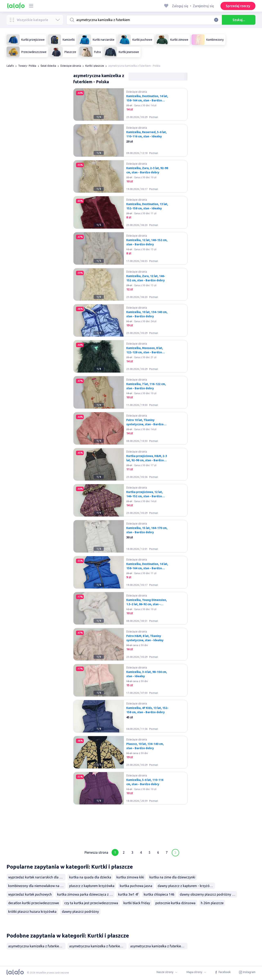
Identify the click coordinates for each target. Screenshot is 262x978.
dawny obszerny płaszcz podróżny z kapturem (208, 894)
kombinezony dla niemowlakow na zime (37, 886)
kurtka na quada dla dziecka (90, 877)
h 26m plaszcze (212, 903)
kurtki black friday (136, 903)
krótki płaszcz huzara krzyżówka (32, 911)
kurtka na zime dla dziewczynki (172, 877)
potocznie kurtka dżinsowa (175, 903)
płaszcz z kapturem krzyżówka (91, 886)
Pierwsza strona (96, 852)
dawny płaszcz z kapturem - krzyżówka (186, 886)
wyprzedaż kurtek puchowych (30, 894)
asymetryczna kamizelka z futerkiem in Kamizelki (158, 946)
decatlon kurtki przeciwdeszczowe (33, 903)
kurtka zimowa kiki (130, 877)
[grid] (130, 466)
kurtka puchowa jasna (136, 886)
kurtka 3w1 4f (128, 894)
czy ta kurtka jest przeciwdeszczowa (91, 903)
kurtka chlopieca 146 (159, 894)
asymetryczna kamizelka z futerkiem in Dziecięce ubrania (97, 946)
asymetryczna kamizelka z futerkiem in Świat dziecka (37, 946)
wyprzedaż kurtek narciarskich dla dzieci (37, 877)
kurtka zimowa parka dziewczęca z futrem (85, 894)
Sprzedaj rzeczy (238, 6)
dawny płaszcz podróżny (80, 911)
